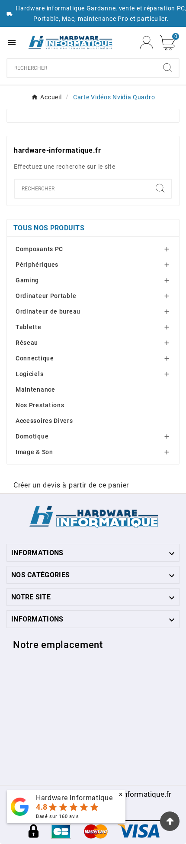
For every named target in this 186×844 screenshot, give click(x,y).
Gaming (27, 280)
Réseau (27, 342)
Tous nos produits (48, 228)
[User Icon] (146, 42)
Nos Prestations (40, 405)
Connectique (35, 358)
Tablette (29, 327)
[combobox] (81, 68)
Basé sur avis (57, 816)
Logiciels (29, 373)
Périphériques (37, 264)
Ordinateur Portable (46, 295)
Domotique (32, 436)
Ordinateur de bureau (48, 311)
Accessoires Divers (44, 420)
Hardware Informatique (74, 798)
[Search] (167, 67)
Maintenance (35, 389)
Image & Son (34, 451)
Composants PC (39, 248)
